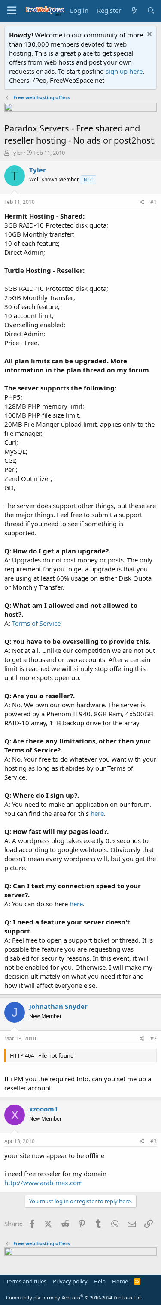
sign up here (124, 71)
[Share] (142, 202)
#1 (153, 202)
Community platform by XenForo (74, 1297)
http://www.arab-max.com (43, 1182)
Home (120, 1281)
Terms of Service (36, 623)
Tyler (16, 152)
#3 (153, 1141)
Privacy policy (70, 1281)
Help (100, 1281)
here (97, 813)
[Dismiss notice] (148, 35)
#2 (153, 1038)
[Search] (151, 11)
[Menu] (12, 11)
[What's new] (133, 11)
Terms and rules (26, 1281)
